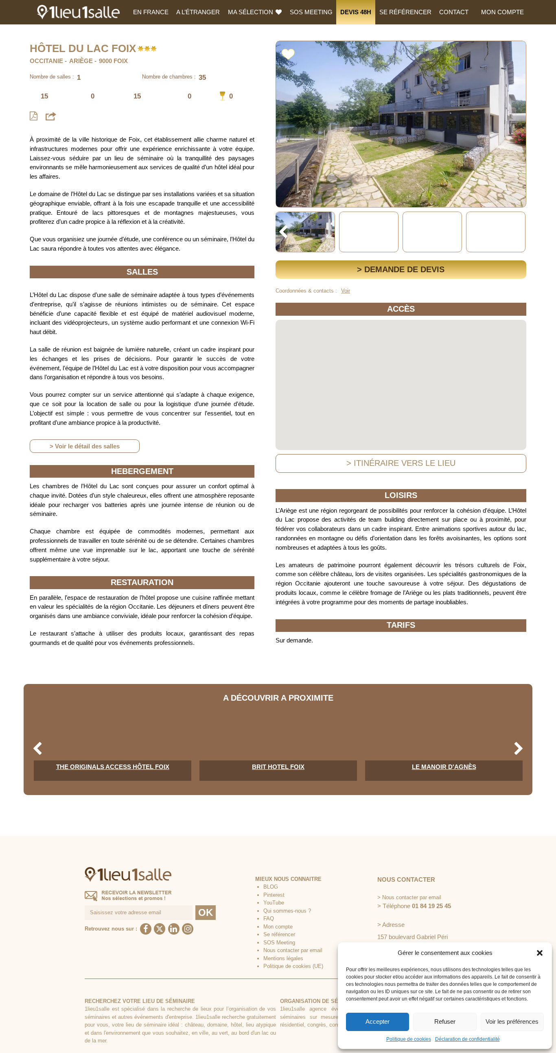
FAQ (268, 918)
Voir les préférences (512, 1021)
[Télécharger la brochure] (33, 116)
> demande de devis (400, 269)
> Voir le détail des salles (85, 446)
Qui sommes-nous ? (287, 911)
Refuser (444, 1021)
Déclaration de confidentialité (467, 1039)
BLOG (270, 887)
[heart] (288, 53)
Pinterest (274, 895)
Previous (283, 232)
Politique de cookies (408, 1039)
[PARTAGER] (51, 116)
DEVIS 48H (355, 12)
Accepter (378, 1021)
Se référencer (405, 12)
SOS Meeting (311, 12)
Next (518, 232)
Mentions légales (283, 958)
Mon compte (502, 12)
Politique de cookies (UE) (293, 966)
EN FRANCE (151, 12)
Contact (453, 12)
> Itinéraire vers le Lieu (400, 463)
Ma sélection (251, 12)
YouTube (273, 903)
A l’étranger (198, 12)
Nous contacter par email (292, 950)
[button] (540, 953)
